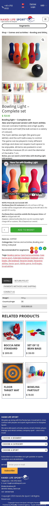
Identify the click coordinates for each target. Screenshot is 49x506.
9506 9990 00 (26, 306)
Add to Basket (26, 229)
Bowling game (13, 255)
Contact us (9, 292)
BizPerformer (41, 505)
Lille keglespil (13, 260)
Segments (24, 25)
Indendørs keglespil (21, 258)
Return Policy (21, 280)
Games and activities (18, 32)
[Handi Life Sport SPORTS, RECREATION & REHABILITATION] (18, 19)
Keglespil (34, 258)
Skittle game (25, 263)
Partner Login (33, 5)
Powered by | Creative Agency (16, 505)
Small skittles (7, 266)
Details (7, 280)
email (4, 464)
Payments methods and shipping (20, 286)
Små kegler (37, 263)
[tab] (7, 281)
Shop (4, 32)
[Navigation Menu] (45, 19)
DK (22, 301)
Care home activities (30, 255)
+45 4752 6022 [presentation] (8, 7)
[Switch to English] (23, 7)
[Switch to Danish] (23, 4)
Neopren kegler (26, 260)
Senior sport (14, 263)
